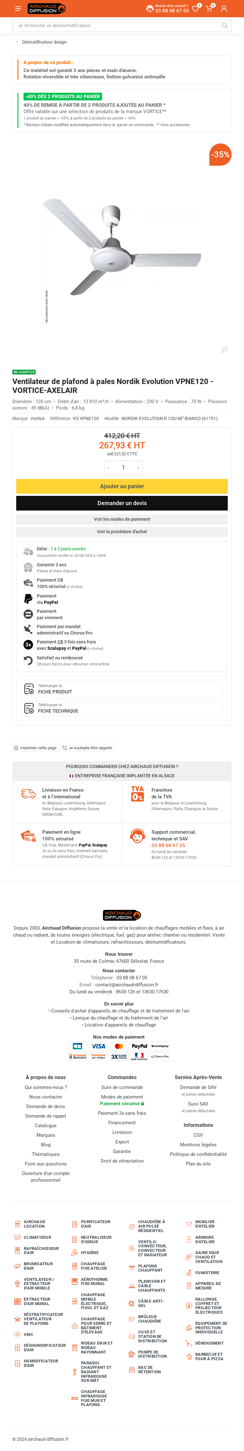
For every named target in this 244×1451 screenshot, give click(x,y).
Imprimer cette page (38, 747)
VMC (28, 1334)
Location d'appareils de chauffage (120, 1025)
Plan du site (198, 1164)
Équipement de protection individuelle (211, 1328)
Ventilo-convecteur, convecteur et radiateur (152, 1248)
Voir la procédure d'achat (122, 531)
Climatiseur (37, 1237)
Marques (46, 1135)
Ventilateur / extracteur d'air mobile (39, 1284)
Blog (46, 1145)
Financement (122, 1123)
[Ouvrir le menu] (18, 8)
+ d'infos (74, 587)
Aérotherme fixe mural (94, 1281)
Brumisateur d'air (38, 1266)
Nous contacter (45, 1097)
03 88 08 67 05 (168, 845)
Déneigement (209, 1343)
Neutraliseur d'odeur (96, 1239)
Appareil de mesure (208, 1285)
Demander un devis (122, 503)
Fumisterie (207, 1272)
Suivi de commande (122, 1087)
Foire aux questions (46, 1164)
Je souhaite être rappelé (90, 747)
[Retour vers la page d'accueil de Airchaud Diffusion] (47, 8)
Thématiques (46, 1154)
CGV (198, 1135)
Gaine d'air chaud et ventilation (208, 1257)
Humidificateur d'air (41, 1363)
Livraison (122, 1132)
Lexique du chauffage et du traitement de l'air (120, 1018)
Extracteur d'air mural (37, 1301)
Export (122, 1142)
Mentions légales (198, 1145)
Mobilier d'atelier (204, 1224)
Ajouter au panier (122, 486)
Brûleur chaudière (149, 1319)
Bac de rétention (149, 1369)
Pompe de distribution (152, 1354)
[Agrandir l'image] (224, 349)
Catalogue (46, 1125)
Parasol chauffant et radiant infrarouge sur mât (96, 1371)
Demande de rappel (45, 1116)
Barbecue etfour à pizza (209, 1356)
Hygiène (89, 1252)
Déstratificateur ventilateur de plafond (42, 1319)
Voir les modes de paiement (122, 519)
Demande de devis (45, 1106)
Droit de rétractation (122, 1161)
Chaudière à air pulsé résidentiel (151, 1226)
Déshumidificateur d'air (42, 1347)
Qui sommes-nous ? (46, 1087)
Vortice (37, 418)
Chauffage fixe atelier (94, 1266)
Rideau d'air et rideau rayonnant (97, 1347)
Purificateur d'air (95, 1224)
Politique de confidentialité (198, 1154)
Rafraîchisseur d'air (41, 1250)
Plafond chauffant (150, 1268)
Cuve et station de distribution (152, 1336)
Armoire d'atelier (204, 1239)
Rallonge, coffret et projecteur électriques (209, 1306)
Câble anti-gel (151, 1303)
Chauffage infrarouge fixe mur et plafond (94, 1398)
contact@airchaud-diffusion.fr (126, 985)
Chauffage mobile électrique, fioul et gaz (94, 1301)
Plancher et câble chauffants (152, 1286)
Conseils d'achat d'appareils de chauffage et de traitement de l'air (120, 1011)
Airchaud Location (34, 1224)
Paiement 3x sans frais (122, 1113)
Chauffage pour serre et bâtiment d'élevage (96, 1325)
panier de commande (135, 125)
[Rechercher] (225, 25)
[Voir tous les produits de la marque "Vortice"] (24, 372)
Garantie (122, 1151)
